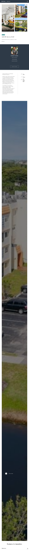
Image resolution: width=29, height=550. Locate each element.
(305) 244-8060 (14, 59)
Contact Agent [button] (14, 66)
